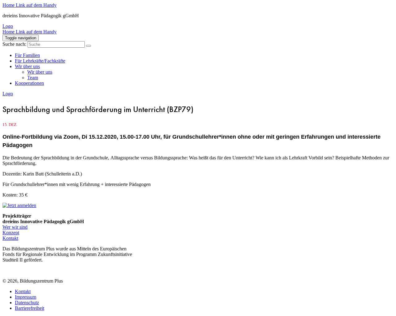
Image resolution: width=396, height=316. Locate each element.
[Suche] (88, 46)
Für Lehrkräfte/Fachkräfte (40, 60)
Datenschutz (27, 302)
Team (32, 77)
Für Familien (27, 55)
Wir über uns (27, 66)
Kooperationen (29, 83)
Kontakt (10, 238)
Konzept (10, 232)
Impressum (25, 297)
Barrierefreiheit (29, 308)
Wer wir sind (15, 227)
